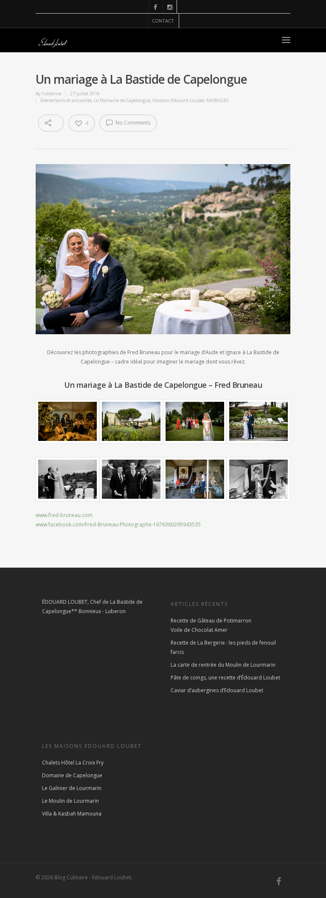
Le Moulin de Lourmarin (70, 800)
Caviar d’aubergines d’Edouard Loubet (217, 690)
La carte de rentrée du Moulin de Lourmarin (223, 664)
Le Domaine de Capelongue (122, 100)
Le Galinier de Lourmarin (71, 788)
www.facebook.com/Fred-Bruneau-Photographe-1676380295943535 (118, 524)
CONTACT (163, 20)
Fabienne (51, 93)
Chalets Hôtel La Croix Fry (73, 762)
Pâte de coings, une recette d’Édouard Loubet (225, 677)
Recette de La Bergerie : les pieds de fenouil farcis (223, 647)
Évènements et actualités (66, 100)
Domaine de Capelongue (72, 775)
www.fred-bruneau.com (64, 515)
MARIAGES (217, 100)
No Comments (132, 122)
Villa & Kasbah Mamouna (71, 813)
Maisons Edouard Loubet (178, 100)
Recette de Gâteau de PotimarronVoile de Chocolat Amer (211, 625)
